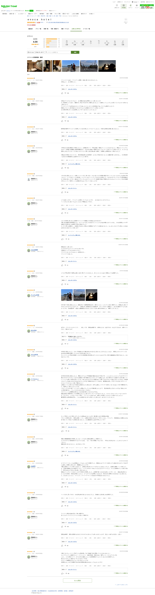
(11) (55, 28)
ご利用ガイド (120, 1)
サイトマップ (127, 1)
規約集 (65, 591)
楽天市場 (143, 1)
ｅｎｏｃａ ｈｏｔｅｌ (39, 19)
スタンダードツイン (72, 188)
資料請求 (71, 591)
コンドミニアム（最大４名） (74, 164)
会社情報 (34, 591)
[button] (35, 66)
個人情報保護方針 (42, 591)
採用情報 (60, 591)
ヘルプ (113, 1)
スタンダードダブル (72, 89)
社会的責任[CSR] (52, 591)
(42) (76, 28)
